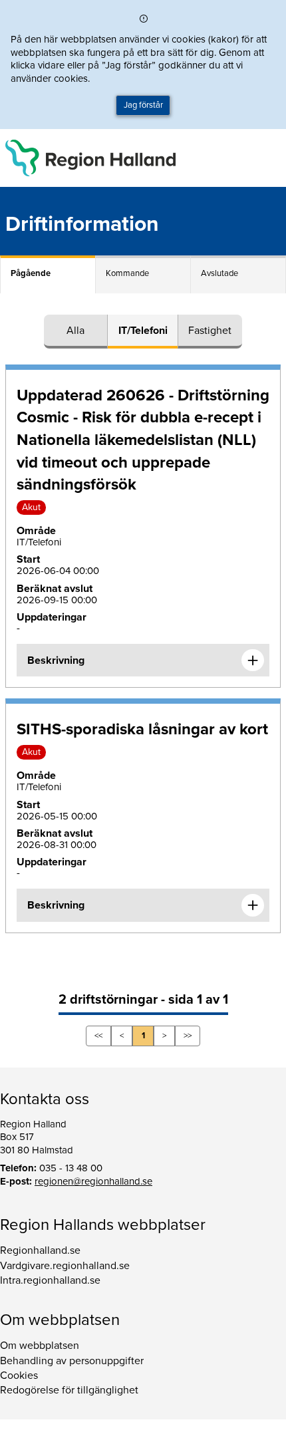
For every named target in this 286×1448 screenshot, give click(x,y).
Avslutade (219, 273)
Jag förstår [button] (143, 105)
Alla (75, 330)
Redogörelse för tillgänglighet (69, 1390)
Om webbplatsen (39, 1345)
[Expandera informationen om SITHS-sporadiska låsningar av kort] (252, 905)
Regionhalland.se (40, 1250)
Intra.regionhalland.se (50, 1280)
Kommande (127, 273)
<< (98, 1035)
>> (188, 1035)
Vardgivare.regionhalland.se (65, 1265)
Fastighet (209, 330)
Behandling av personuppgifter (72, 1361)
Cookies (19, 1375)
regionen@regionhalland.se (93, 1181)
